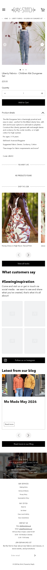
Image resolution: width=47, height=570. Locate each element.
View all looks (23, 263)
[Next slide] (28, 255)
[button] (5, 44)
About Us (23, 507)
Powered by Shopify (29, 564)
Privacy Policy (23, 494)
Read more (9, 424)
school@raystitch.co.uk (25, 529)
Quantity (5, 87)
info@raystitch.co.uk (25, 526)
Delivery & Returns (24, 491)
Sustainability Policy (23, 498)
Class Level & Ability (23, 514)
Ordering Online (23, 487)
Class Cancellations (23, 518)
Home (6, 18)
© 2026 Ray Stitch (18, 564)
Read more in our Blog (23, 444)
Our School (23, 510)
